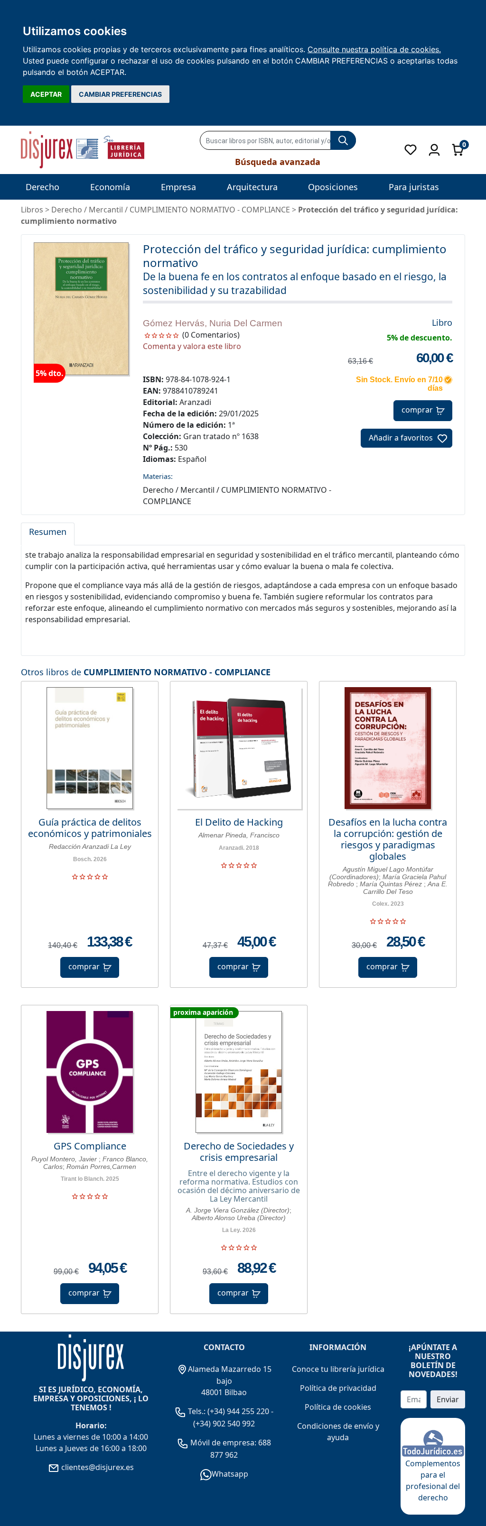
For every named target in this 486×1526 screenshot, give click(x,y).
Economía (110, 187)
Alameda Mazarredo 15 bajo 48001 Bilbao (229, 1381)
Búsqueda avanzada (277, 161)
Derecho (42, 187)
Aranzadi (195, 402)
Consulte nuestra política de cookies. (374, 49)
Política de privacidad (338, 1388)
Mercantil (106, 209)
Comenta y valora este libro (192, 346)
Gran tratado (206, 436)
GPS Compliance (90, 1146)
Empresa (178, 187)
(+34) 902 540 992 (224, 1423)
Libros (32, 209)
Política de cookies (338, 1407)
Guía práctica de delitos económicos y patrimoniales (90, 828)
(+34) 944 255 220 (238, 1411)
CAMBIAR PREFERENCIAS (120, 94)
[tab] (48, 534)
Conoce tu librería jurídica (338, 1369)
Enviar (448, 1399)
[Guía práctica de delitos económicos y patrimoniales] (90, 748)
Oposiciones (333, 187)
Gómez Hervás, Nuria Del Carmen (212, 323)
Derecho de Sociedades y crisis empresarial (239, 1151)
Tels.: (196, 1411)
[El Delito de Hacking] (238, 748)
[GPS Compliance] (90, 1072)
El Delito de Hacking (239, 822)
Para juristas (414, 187)
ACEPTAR (46, 94)
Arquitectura (252, 187)
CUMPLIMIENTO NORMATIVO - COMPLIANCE (177, 672)
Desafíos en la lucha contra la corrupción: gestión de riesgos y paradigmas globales (387, 839)
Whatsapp (230, 1474)
